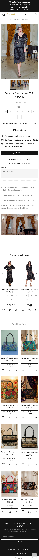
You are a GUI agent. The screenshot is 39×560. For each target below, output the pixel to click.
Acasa (11, 19)
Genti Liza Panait (19, 324)
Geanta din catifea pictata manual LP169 (29, 405)
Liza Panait (11, 14)
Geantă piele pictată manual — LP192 (9, 358)
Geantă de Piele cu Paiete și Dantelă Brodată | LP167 (9, 452)
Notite (3, 168)
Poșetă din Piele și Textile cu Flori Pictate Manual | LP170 (9, 405)
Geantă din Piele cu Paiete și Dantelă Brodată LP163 (29, 452)
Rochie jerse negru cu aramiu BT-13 (9, 289)
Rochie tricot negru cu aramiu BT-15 (29, 289)
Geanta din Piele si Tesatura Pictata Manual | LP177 (29, 358)
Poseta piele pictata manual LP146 (9, 499)
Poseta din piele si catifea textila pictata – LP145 (29, 499)
